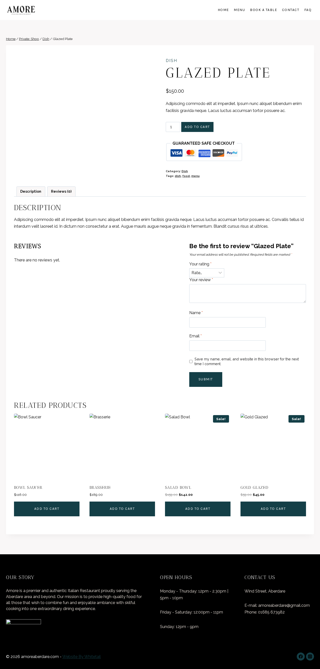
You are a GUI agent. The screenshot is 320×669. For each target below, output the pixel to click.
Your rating (200, 264)
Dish (171, 60)
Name (196, 312)
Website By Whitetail (81, 656)
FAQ (308, 10)
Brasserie (100, 487)
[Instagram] (310, 657)
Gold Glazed (254, 487)
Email (195, 336)
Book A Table (263, 10)
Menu (239, 10)
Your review (201, 279)
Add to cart (197, 127)
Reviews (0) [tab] (61, 191)
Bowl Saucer (28, 487)
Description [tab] (30, 191)
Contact (291, 10)
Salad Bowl (178, 487)
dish (178, 176)
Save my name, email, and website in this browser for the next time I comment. (246, 361)
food (186, 176)
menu (195, 176)
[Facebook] (301, 657)
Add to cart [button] (47, 509)
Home (223, 10)
